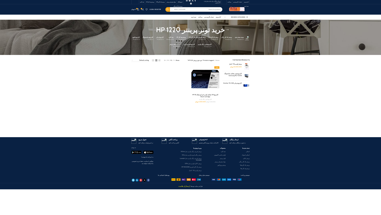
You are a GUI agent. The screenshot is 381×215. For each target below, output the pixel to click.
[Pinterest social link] (140, 180)
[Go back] (227, 30)
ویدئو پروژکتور (221, 165)
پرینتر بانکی (246, 158)
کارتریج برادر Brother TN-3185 (232, 83)
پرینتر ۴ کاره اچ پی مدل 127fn (193, 163)
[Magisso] (224, 130)
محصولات (223, 148)
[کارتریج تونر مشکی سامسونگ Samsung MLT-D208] (246, 76)
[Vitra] (241, 130)
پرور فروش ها (197, 148)
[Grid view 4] (153, 60)
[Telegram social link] (191, 3)
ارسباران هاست (184, 186)
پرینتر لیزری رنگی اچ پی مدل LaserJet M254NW (191, 159)
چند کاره (223, 151)
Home (217, 60)
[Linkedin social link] (137, 180)
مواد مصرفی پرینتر (220, 162)
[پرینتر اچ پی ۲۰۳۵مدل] (246, 66)
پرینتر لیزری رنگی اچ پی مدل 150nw (191, 151)
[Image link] (227, 179)
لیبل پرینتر (223, 158)
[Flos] (139, 130)
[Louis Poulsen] (207, 130)
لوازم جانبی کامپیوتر (220, 155)
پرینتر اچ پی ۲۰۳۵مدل (235, 64)
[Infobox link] (236, 141)
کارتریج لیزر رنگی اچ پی (205, 99)
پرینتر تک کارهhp (245, 165)
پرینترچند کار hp (245, 168)
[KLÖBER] (190, 130)
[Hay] (156, 130)
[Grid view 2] (159, 60)
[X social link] (144, 180)
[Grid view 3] (156, 60)
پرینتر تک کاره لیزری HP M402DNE (191, 167)
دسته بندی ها (246, 148)
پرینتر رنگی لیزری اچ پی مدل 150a (192, 155)
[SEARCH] (167, 9)
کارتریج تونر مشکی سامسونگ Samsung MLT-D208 (233, 74)
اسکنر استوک (246, 155)
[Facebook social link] (148, 180)
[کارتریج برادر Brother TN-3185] (246, 85)
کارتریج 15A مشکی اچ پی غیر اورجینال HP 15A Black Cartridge (205, 96)
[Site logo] (237, 9)
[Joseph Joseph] (173, 130)
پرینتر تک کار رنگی (244, 162)
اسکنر (248, 151)
